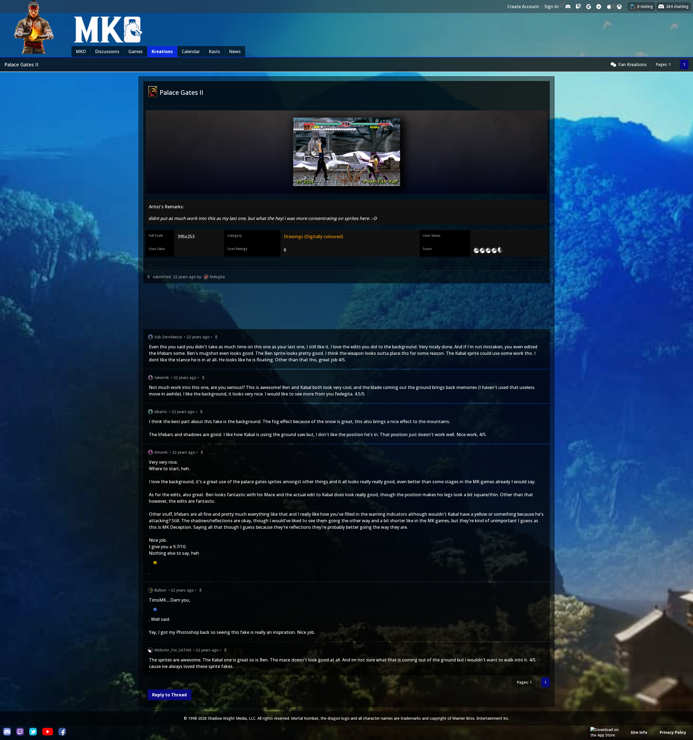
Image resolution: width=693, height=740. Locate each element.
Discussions (107, 51)
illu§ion (160, 590)
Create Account (523, 6)
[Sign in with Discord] (568, 6)
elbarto (160, 411)
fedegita (217, 276)
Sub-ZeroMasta (168, 336)
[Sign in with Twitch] (578, 6)
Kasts (214, 51)
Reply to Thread (169, 695)
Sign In (551, 6)
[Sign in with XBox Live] (619, 6)
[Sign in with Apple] (609, 6)
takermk (161, 377)
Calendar (191, 51)
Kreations (162, 51)
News (235, 51)
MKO (81, 51)
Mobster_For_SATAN (172, 650)
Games (135, 51)
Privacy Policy (673, 732)
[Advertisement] (305, 307)
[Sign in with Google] (588, 6)
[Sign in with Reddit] (599, 6)
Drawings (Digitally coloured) (313, 236)
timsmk (161, 452)
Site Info (639, 732)
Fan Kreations (632, 64)
